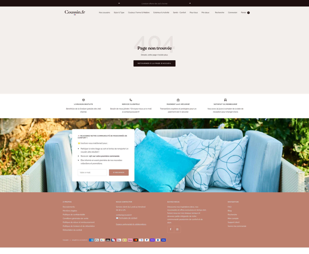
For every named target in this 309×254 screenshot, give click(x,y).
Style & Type (119, 12)
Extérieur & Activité (161, 12)
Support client (233, 222)
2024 (73, 240)
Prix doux (205, 12)
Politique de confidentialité (74, 214)
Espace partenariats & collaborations (131, 224)
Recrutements (69, 207)
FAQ (229, 207)
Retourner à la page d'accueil (154, 63)
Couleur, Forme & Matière (139, 12)
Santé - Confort (179, 12)
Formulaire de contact (128, 218)
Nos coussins (104, 12)
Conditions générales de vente (75, 218)
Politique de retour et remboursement (79, 222)
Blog (230, 211)
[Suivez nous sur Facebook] (170, 229)
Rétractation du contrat (72, 230)
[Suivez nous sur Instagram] (177, 229)
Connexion (232, 12)
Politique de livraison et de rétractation (79, 226)
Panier (245, 12)
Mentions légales (70, 211)
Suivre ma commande (237, 226)
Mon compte (233, 218)
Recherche (219, 12)
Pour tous (194, 12)
